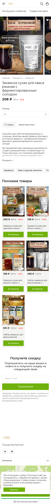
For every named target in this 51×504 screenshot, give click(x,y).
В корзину (13, 234)
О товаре (8, 124)
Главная (6, 78)
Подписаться (25, 386)
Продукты (17, 78)
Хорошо (14, 489)
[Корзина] (47, 3)
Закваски (29, 78)
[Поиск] (41, 3)
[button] (8, 170)
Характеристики (27, 124)
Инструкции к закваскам (14, 11)
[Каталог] (3, 3)
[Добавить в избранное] (47, 20)
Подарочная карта (39, 11)
